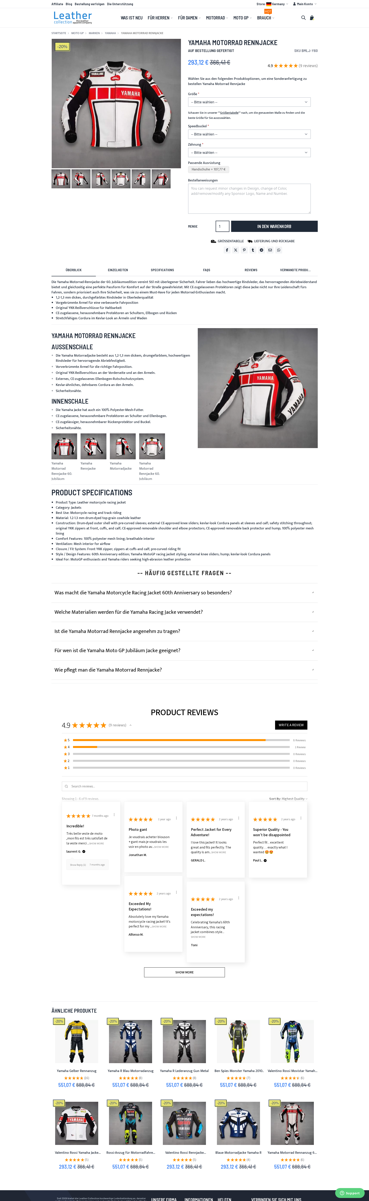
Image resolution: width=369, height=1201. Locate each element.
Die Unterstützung (120, 4)
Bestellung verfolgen (89, 4)
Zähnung (194, 144)
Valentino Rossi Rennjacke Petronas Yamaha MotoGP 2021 (184, 1155)
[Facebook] (227, 250)
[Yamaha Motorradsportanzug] (292, 1123)
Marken (94, 33)
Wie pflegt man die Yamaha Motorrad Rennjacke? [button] (108, 670)
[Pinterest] (244, 250)
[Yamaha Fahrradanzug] (292, 1041)
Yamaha (110, 33)
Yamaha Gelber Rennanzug (77, 1071)
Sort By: (275, 798)
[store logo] (73, 17)
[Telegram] (261, 250)
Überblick (74, 270)
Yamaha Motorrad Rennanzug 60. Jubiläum (292, 1155)
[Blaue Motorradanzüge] (130, 1041)
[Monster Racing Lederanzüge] (238, 1041)
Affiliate (57, 4)
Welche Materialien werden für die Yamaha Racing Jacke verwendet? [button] (128, 612)
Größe (192, 94)
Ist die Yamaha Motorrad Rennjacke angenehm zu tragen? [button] (117, 631)
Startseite (58, 33)
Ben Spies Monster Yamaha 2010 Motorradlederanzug (238, 1073)
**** (229, 112)
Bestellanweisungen (203, 180)
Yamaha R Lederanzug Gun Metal (184, 1071)
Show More (96, 843)
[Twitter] (235, 250)
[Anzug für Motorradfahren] (130, 1123)
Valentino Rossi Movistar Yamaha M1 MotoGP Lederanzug (292, 1073)
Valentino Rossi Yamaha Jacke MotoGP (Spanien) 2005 (76, 1155)
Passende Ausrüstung (204, 163)
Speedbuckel (197, 126)
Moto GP (77, 33)
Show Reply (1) (78, 864)
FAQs (206, 270)
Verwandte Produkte (297, 270)
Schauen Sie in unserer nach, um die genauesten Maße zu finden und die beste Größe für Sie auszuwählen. (246, 115)
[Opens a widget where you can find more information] (350, 1193)
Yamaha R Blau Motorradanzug (131, 1071)
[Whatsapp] (278, 250)
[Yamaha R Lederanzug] (184, 1041)
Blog (69, 4)
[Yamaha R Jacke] (238, 1123)
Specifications (162, 270)
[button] (273, 3)
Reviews (251, 270)
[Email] (270, 250)
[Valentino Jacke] (76, 1123)
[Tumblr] (252, 250)
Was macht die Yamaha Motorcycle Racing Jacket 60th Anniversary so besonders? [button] (143, 593)
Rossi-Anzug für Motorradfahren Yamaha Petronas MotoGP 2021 (130, 1155)
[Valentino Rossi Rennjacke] (184, 1123)
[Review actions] (114, 815)
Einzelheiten (118, 270)
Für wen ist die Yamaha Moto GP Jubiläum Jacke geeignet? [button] (117, 650)
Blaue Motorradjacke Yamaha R (238, 1153)
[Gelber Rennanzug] (76, 1041)
